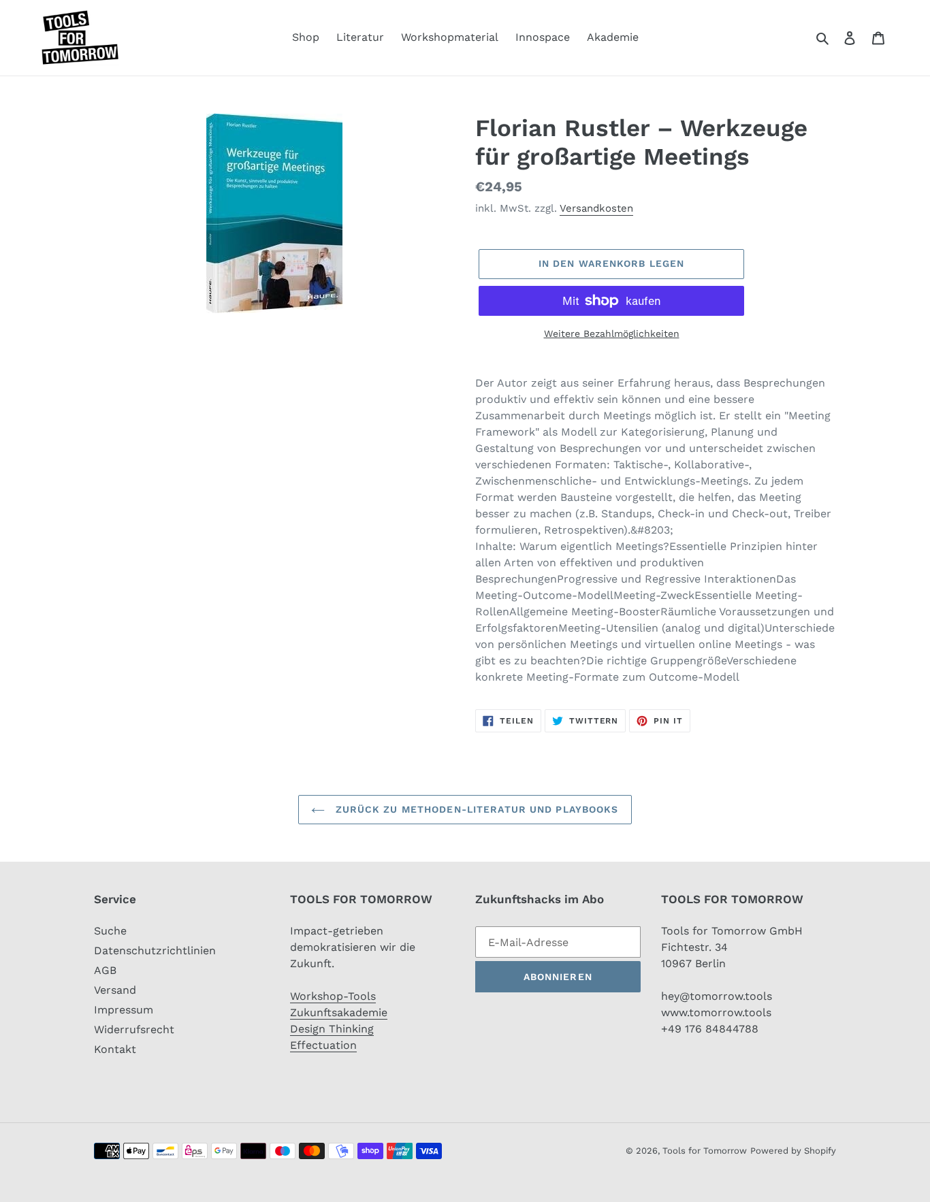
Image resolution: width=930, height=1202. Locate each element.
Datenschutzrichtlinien (155, 950)
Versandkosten (596, 208)
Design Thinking (332, 1028)
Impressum (123, 1009)
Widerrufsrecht (134, 1029)
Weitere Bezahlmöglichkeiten (611, 333)
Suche (110, 930)
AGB (105, 970)
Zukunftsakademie (338, 1012)
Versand (115, 990)
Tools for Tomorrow (704, 1151)
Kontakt (115, 1049)
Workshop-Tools (333, 996)
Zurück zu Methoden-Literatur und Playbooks (475, 809)
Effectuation (323, 1045)
